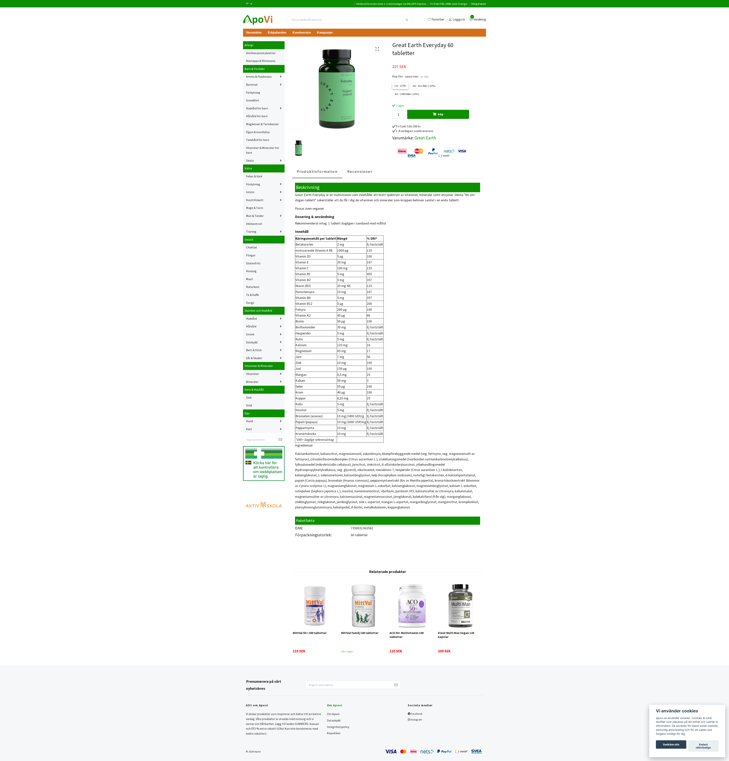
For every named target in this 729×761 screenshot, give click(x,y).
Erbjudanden (277, 32)
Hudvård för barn (257, 108)
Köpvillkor (334, 733)
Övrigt (250, 303)
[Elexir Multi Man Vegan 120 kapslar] (460, 606)
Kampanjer (325, 32)
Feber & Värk (254, 176)
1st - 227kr (400, 85)
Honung (251, 271)
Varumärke (254, 32)
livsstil (249, 239)
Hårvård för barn (256, 116)
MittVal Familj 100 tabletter (359, 633)
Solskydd (251, 342)
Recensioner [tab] (360, 171)
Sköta (250, 160)
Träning (251, 231)
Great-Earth (425, 138)
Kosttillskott (255, 200)
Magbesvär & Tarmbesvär (262, 124)
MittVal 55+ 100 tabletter (310, 633)
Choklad (251, 247)
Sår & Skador (254, 358)
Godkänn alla (671, 744)
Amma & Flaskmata (258, 76)
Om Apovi (333, 714)
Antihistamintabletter (261, 53)
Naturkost (253, 287)
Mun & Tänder (255, 216)
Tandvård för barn (257, 140)
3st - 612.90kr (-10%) (424, 86)
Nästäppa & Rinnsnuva (260, 61)
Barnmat (252, 84)
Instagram (416, 719)
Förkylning (253, 92)
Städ (249, 405)
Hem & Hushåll (254, 389)
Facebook (416, 713)
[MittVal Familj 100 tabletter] (363, 606)
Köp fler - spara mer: (410, 76)
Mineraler (252, 382)
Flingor (251, 255)
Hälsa (248, 168)
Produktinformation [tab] (317, 171)
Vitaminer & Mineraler (259, 366)
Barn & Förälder (255, 69)
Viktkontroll (254, 224)
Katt (249, 429)
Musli (249, 279)
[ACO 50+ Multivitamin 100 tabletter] (412, 606)
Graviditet (252, 100)
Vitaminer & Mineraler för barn (262, 150)
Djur (247, 413)
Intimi (250, 192)
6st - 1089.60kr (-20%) (407, 94)
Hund (249, 421)
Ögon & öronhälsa (258, 132)
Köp (440, 114)
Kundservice (302, 32)
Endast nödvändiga (703, 746)
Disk (249, 397)
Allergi (249, 45)
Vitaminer (252, 374)
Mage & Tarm (254, 208)
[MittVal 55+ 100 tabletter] (315, 606)
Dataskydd (333, 720)
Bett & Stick (254, 350)
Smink (250, 334)
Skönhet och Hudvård (258, 310)
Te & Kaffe (252, 295)
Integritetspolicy (338, 727)
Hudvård (251, 318)
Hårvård (251, 326)
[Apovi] (257, 19)
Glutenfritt (253, 263)
